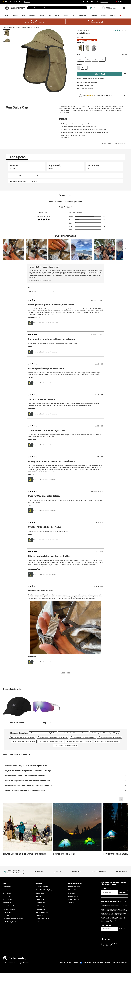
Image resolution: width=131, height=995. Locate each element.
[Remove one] (78, 68)
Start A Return (7, 899)
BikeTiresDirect (73, 896)
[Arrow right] (126, 799)
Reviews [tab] (62, 195)
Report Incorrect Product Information (113, 143)
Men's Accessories (9, 27)
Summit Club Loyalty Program (45, 890)
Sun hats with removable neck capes (51, 741)
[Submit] (28, 8)
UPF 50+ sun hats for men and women (23, 737)
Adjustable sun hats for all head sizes (83, 737)
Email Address (106, 889)
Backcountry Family (75, 883)
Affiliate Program (41, 906)
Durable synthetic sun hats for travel (25, 741)
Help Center (7, 886)
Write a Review (65, 207)
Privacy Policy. (108, 921)
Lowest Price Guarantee (86, 89)
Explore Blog (40, 893)
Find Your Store (123, 2)
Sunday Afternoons (83, 30)
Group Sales (7, 912)
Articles (38, 896)
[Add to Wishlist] (125, 74)
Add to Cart (100, 74)
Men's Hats (19, 27)
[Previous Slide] (22, 1)
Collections (39, 915)
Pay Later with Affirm (9, 909)
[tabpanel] (65, 173)
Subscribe (122, 892)
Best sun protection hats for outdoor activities (74, 733)
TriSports (71, 902)
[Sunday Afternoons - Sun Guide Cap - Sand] (6, 32)
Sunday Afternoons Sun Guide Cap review (44, 733)
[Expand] (124, 95)
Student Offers (40, 909)
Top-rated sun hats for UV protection (66, 745)
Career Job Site (40, 899)
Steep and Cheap (73, 890)
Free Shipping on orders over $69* (89, 82)
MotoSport (71, 893)
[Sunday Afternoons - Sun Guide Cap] (6, 40)
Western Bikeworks (74, 899)
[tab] (17, 157)
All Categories (40, 922)
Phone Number (106, 925)
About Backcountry (42, 886)
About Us (39, 883)
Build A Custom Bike (9, 906)
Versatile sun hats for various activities (108, 741)
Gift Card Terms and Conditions (13, 918)
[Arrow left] (121, 799)
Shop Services (40, 902)
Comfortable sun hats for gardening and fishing (53, 737)
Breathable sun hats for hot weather (111, 737)
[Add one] (86, 68)
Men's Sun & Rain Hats (31, 27)
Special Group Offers (42, 918)
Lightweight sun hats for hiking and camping (106, 733)
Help (4, 883)
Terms (102, 921)
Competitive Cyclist (74, 886)
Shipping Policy (8, 902)
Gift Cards (6, 915)
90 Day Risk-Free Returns (86, 86)
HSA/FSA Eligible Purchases (12, 922)
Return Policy (7, 896)
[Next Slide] (109, 1)
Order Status (7, 893)
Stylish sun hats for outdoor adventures (80, 741)
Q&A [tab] (70, 195)
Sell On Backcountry (42, 912)
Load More (65, 673)
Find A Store (7, 890)
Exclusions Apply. (105, 910)
